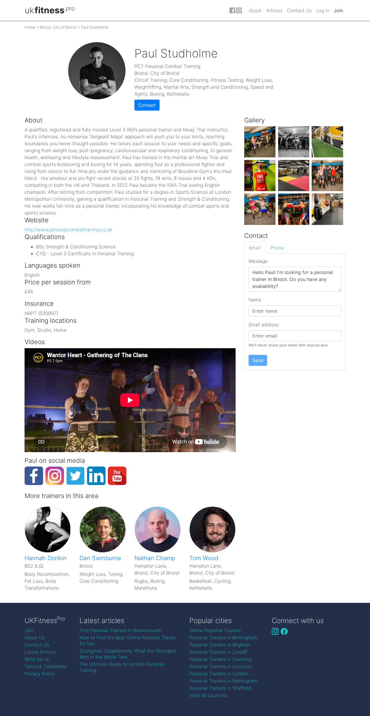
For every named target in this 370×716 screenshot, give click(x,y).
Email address (264, 324)
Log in (322, 10)
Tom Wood (203, 558)
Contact (147, 105)
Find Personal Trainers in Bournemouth (120, 630)
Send (257, 360)
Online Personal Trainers (215, 630)
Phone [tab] (277, 248)
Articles (274, 10)
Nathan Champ (154, 558)
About (255, 10)
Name (255, 300)
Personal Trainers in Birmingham (223, 637)
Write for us (37, 659)
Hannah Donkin (45, 558)
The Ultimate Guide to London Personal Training (121, 667)
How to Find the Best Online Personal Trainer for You (127, 640)
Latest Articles (40, 652)
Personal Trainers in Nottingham (223, 681)
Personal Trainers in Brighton (219, 645)
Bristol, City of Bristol (58, 27)
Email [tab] (255, 248)
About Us (35, 637)
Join (338, 10)
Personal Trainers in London (218, 673)
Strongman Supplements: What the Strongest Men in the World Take (127, 654)
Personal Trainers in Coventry (220, 659)
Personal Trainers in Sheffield (220, 688)
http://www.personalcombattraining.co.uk (68, 229)
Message (258, 261)
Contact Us (299, 10)
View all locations (208, 695)
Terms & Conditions (45, 666)
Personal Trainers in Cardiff (218, 652)
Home (30, 27)
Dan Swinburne (100, 558)
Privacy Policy (40, 673)
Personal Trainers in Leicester (220, 666)
